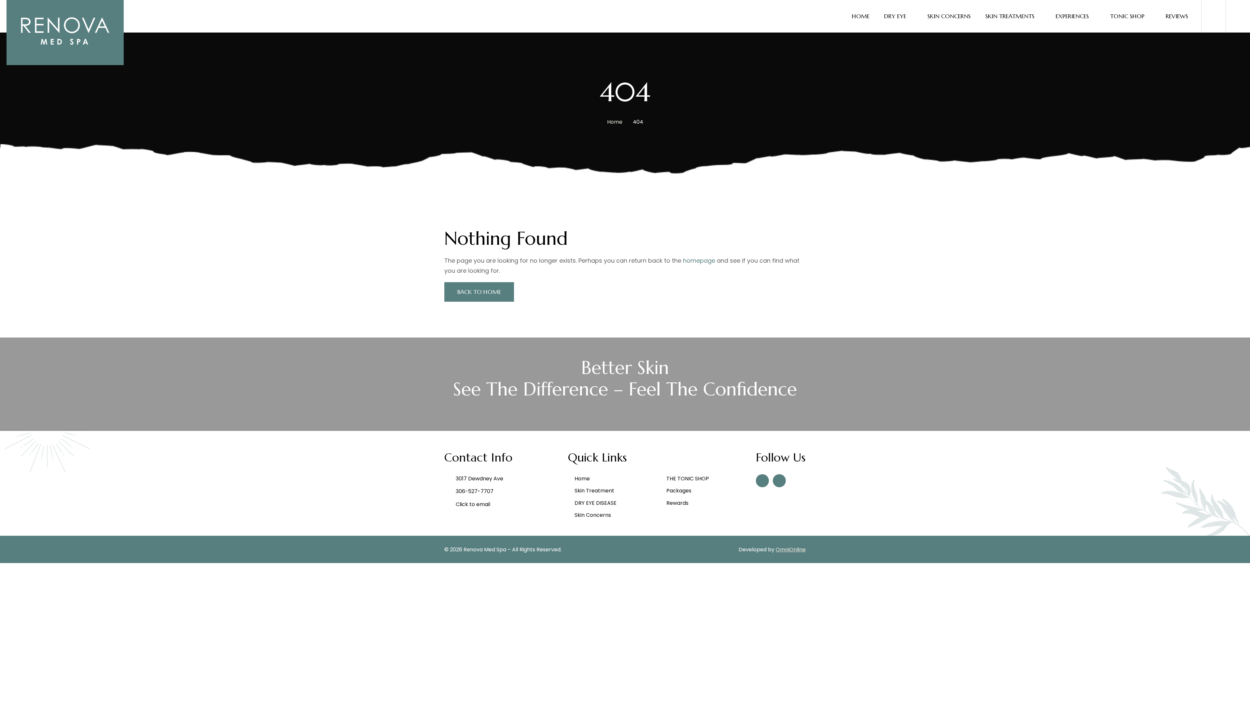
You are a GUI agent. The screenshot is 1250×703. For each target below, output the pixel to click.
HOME (860, 16)
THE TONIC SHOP (687, 478)
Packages (678, 490)
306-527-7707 (474, 491)
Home (614, 122)
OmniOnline (791, 549)
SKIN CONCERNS (949, 16)
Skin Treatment (594, 490)
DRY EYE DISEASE (596, 503)
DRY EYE (895, 16)
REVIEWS (1177, 16)
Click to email (473, 504)
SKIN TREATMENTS (1010, 16)
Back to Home (479, 292)
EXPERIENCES (1072, 16)
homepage (699, 260)
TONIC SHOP (1127, 16)
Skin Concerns (593, 515)
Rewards (677, 503)
